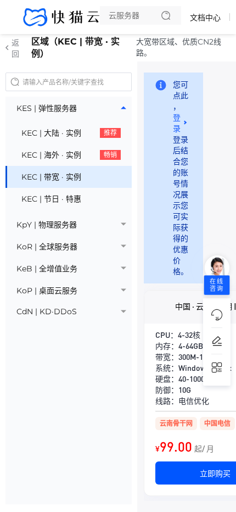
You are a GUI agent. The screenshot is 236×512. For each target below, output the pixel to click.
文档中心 (205, 18)
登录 (177, 123)
